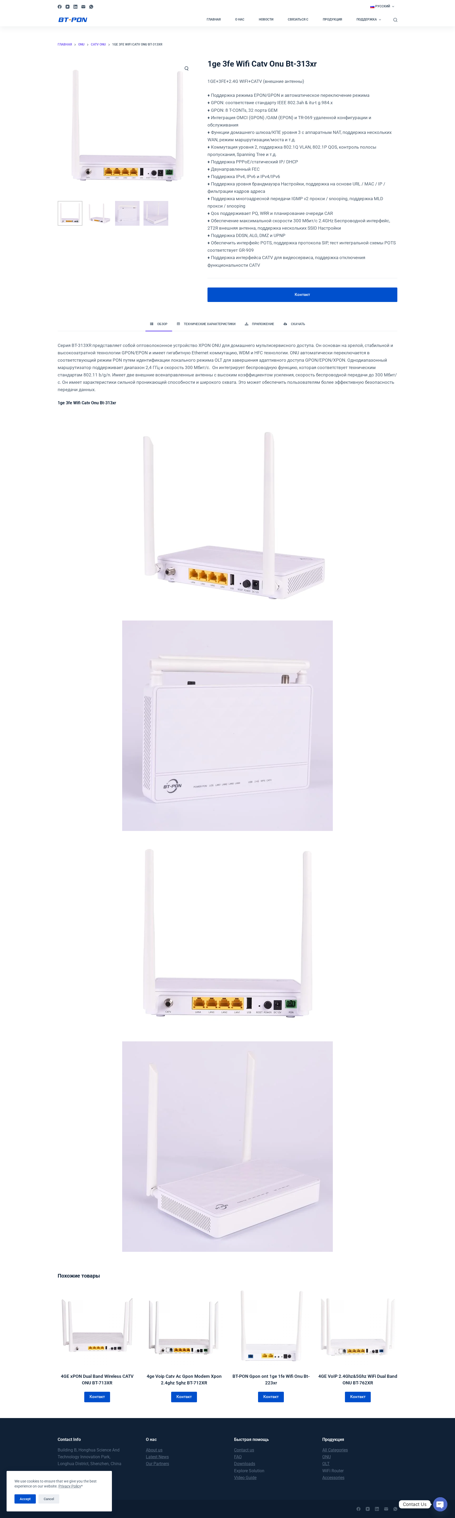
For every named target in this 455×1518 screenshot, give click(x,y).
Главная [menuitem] (214, 19)
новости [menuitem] (266, 19)
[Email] (83, 7)
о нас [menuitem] (239, 19)
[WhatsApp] (91, 7)
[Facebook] (60, 7)
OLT (326, 1463)
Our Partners (157, 1463)
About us (154, 1450)
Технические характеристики (209, 324)
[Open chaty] (440, 1504)
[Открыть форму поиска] (395, 20)
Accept (25, 1499)
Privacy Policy (69, 1486)
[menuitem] (382, 6)
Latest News (157, 1456)
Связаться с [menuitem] (298, 19)
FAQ (238, 1456)
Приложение (263, 324)
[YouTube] (68, 7)
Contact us (244, 1450)
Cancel (49, 1499)
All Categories (335, 1450)
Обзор (162, 324)
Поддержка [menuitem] (367, 19)
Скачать (298, 324)
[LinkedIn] (75, 7)
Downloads (244, 1463)
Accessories (333, 1477)
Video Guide (245, 1477)
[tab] (158, 324)
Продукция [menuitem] (332, 19)
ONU (326, 1456)
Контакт (302, 294)
